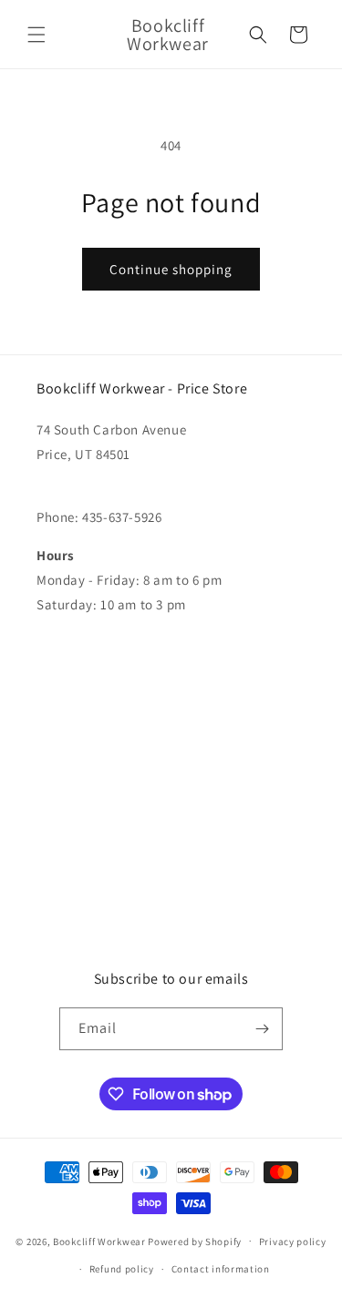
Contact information (220, 1268)
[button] (36, 35)
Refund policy (121, 1268)
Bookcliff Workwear (99, 1240)
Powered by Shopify (195, 1240)
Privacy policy (292, 1241)
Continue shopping (171, 269)
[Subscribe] (262, 1028)
